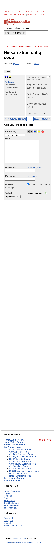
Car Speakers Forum (19, 466)
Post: (8, 139)
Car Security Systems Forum (22, 464)
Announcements (11, 505)
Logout (7, 493)
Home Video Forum (13, 442)
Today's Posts (44, 440)
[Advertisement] (27, 316)
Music (30, 15)
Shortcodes (9, 500)
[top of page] (6, 77)
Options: (9, 184)
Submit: (9, 193)
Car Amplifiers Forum (19, 452)
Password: (32, 64)
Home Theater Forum (14, 445)
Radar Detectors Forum (20, 476)
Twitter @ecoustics (13, 525)
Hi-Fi (20, 12)
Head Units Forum (18, 473)
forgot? (36, 64)
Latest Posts (10, 12)
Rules (6, 498)
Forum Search (15, 33)
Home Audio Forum (14, 440)
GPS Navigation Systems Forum (24, 471)
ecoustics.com (20, 538)
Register (8, 496)
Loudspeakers (31, 12)
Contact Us (18, 542)
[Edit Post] (48, 77)
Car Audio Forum (12, 447)
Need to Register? (34, 168)
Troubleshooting (11, 503)
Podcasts (39, 15)
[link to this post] (10, 77)
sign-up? (16, 64)
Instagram (8, 520)
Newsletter (28, 542)
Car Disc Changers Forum (21, 454)
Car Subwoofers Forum (20, 469)
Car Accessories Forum (20, 449)
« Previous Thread (15, 118)
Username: (11, 64)
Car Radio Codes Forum (20, 461)
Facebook (8, 518)
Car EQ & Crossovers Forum (22, 457)
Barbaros (9, 82)
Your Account (10, 508)
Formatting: (11, 131)
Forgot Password (12, 491)
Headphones (19, 15)
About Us (8, 542)
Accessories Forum (14, 478)
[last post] (7, 77)
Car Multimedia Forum (19, 459)
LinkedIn (8, 523)
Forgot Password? (34, 176)
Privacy (38, 542)
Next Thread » (42, 118)
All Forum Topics (12, 481)
